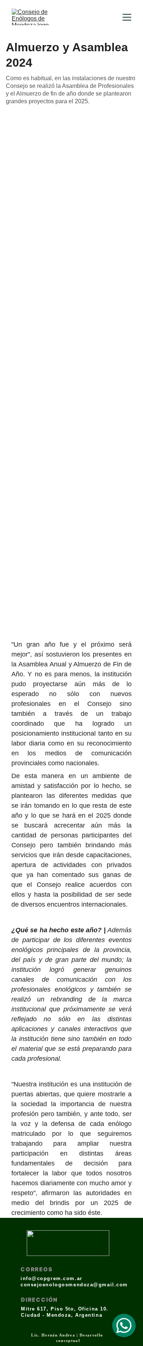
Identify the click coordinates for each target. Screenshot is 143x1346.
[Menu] (126, 17)
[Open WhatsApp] (124, 1325)
